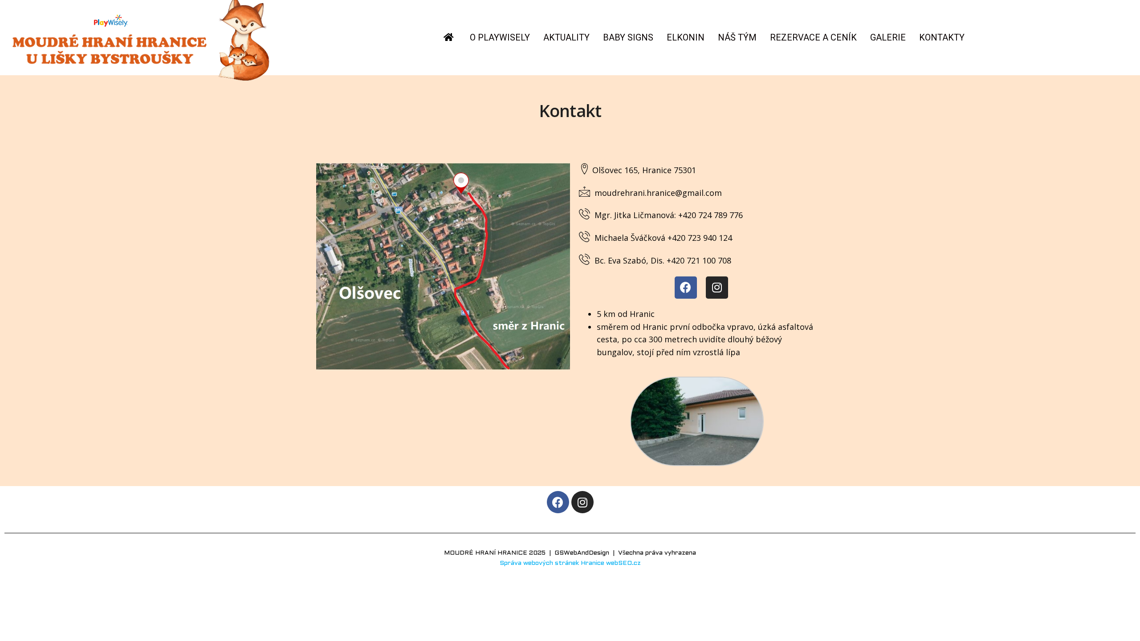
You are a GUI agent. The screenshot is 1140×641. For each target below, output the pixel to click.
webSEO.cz (623, 563)
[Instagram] (717, 287)
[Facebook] (686, 287)
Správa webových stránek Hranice (552, 563)
